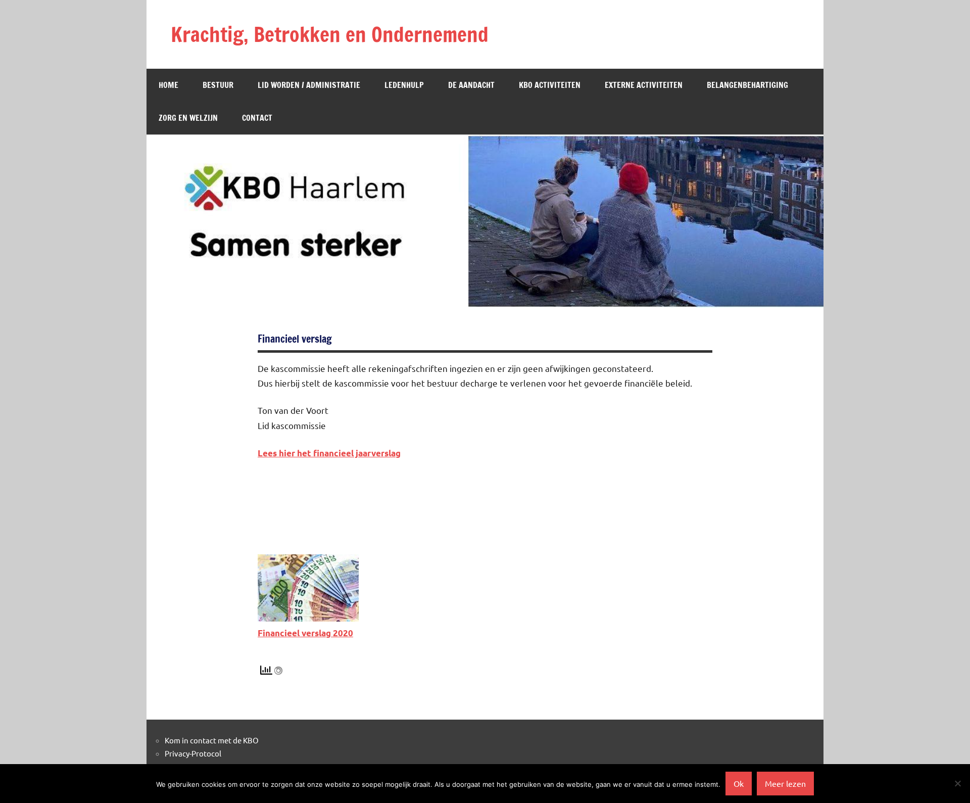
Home (168, 84)
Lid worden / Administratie (309, 84)
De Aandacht (471, 84)
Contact (257, 117)
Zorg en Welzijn (188, 117)
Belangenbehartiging (747, 84)
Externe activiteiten (644, 84)
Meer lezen (785, 783)
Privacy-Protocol (193, 753)
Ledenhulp (404, 84)
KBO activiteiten (549, 84)
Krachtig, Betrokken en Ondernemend (330, 34)
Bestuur (218, 84)
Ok (739, 783)
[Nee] (957, 783)
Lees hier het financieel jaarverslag (329, 453)
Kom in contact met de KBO (212, 740)
